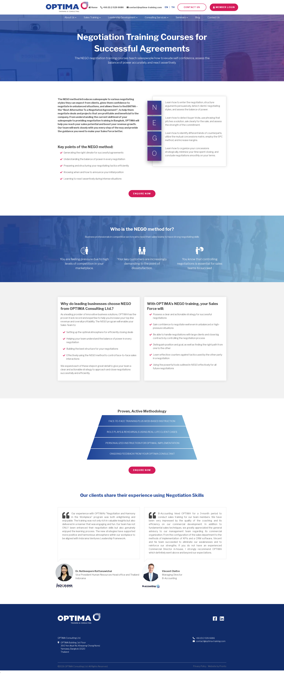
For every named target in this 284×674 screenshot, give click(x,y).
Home (94, 7)
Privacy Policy (199, 666)
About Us (69, 17)
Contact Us (192, 7)
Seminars (181, 17)
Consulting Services (156, 17)
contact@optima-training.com (145, 7)
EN (166, 7)
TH (173, 7)
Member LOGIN (225, 7)
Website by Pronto (217, 666)
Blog (197, 17)
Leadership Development (122, 17)
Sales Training (91, 17)
